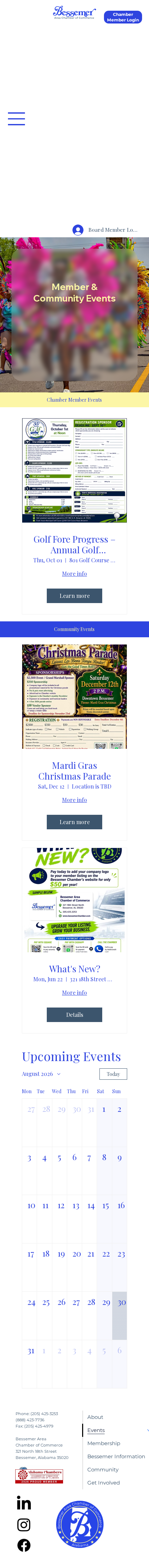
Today (113, 1074)
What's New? (74, 968)
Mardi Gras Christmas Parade (74, 770)
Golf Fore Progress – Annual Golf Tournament (75, 544)
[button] (29, 1122)
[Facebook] (24, 1545)
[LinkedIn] (24, 1503)
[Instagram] (24, 1524)
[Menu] (16, 118)
